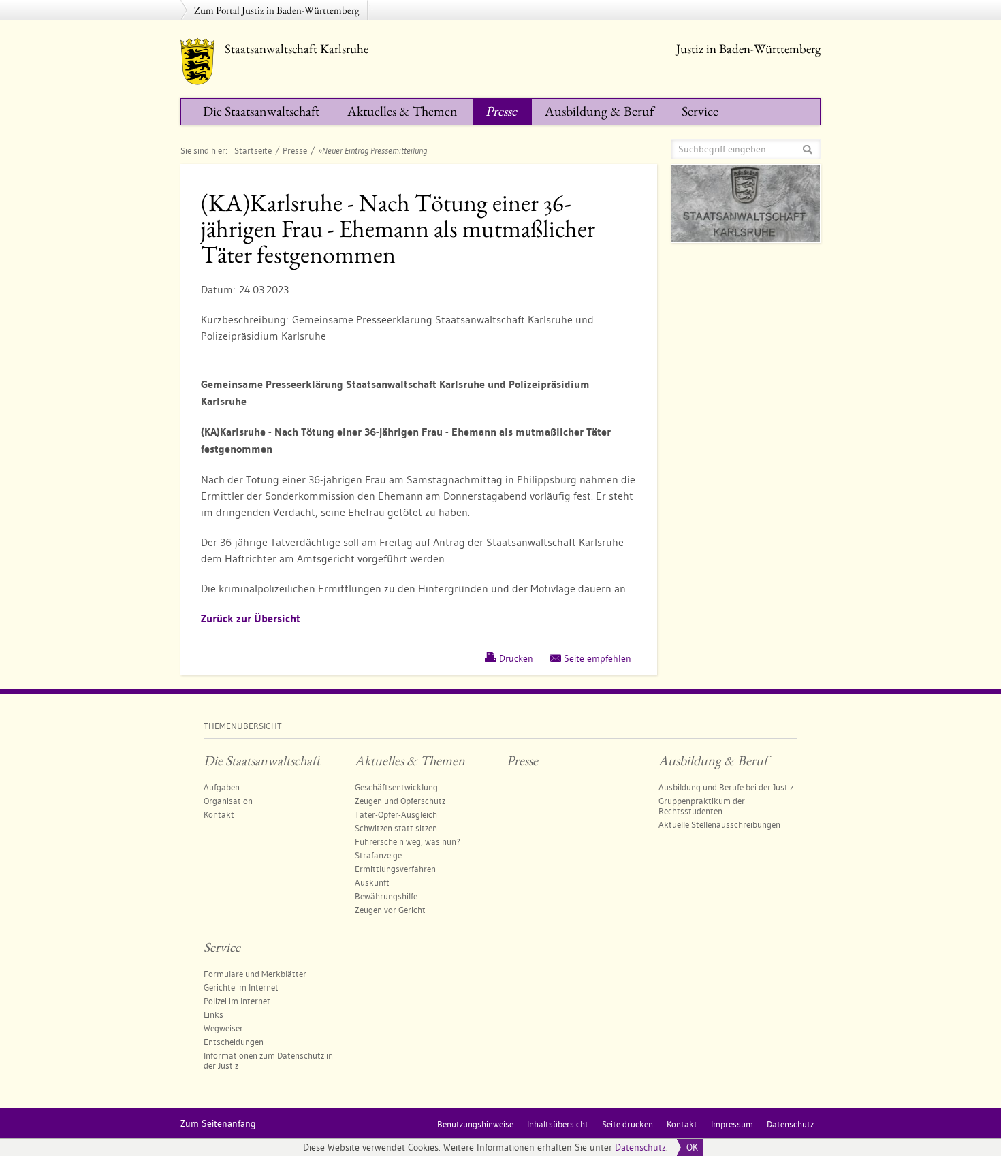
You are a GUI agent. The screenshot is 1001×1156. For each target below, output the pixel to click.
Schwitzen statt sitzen (396, 827)
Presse (501, 111)
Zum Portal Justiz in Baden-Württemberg (277, 9)
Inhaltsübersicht (557, 1124)
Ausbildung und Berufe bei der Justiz (725, 787)
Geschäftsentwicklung (396, 787)
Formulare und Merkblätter (255, 973)
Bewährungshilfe (386, 895)
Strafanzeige (378, 855)
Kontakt (219, 814)
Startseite (253, 150)
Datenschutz (640, 1147)
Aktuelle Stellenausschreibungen (719, 824)
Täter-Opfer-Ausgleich (396, 814)
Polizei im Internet (237, 1000)
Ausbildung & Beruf (599, 111)
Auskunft (372, 882)
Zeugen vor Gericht (390, 909)
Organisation (228, 800)
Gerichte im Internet (241, 987)
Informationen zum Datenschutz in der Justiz (268, 1060)
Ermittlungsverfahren (395, 868)
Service (700, 111)
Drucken (516, 658)
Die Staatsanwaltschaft (261, 111)
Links (213, 1014)
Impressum (732, 1124)
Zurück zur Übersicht (250, 618)
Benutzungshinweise (475, 1124)
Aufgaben (222, 787)
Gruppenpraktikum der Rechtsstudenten (701, 805)
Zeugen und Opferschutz (400, 800)
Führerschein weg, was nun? (407, 841)
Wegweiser (223, 1028)
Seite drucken (627, 1124)
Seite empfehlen (597, 658)
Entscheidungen (234, 1041)
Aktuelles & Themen (402, 111)
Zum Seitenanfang (218, 1123)
